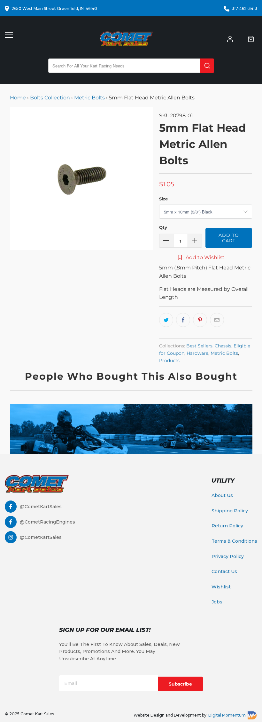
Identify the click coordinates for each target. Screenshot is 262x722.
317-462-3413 (244, 8)
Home (18, 98)
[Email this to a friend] (217, 320)
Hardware (197, 353)
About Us (222, 495)
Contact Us (224, 571)
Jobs (217, 602)
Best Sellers (199, 346)
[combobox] (124, 65)
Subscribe (180, 684)
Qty (163, 227)
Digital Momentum (227, 715)
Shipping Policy (230, 511)
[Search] (207, 65)
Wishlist (221, 587)
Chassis (223, 346)
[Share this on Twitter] (166, 320)
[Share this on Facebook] (183, 320)
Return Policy (227, 526)
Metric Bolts (89, 98)
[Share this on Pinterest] (200, 320)
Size (163, 198)
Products (169, 360)
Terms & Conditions (234, 541)
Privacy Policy (228, 556)
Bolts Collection (50, 98)
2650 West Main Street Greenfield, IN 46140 (54, 8)
